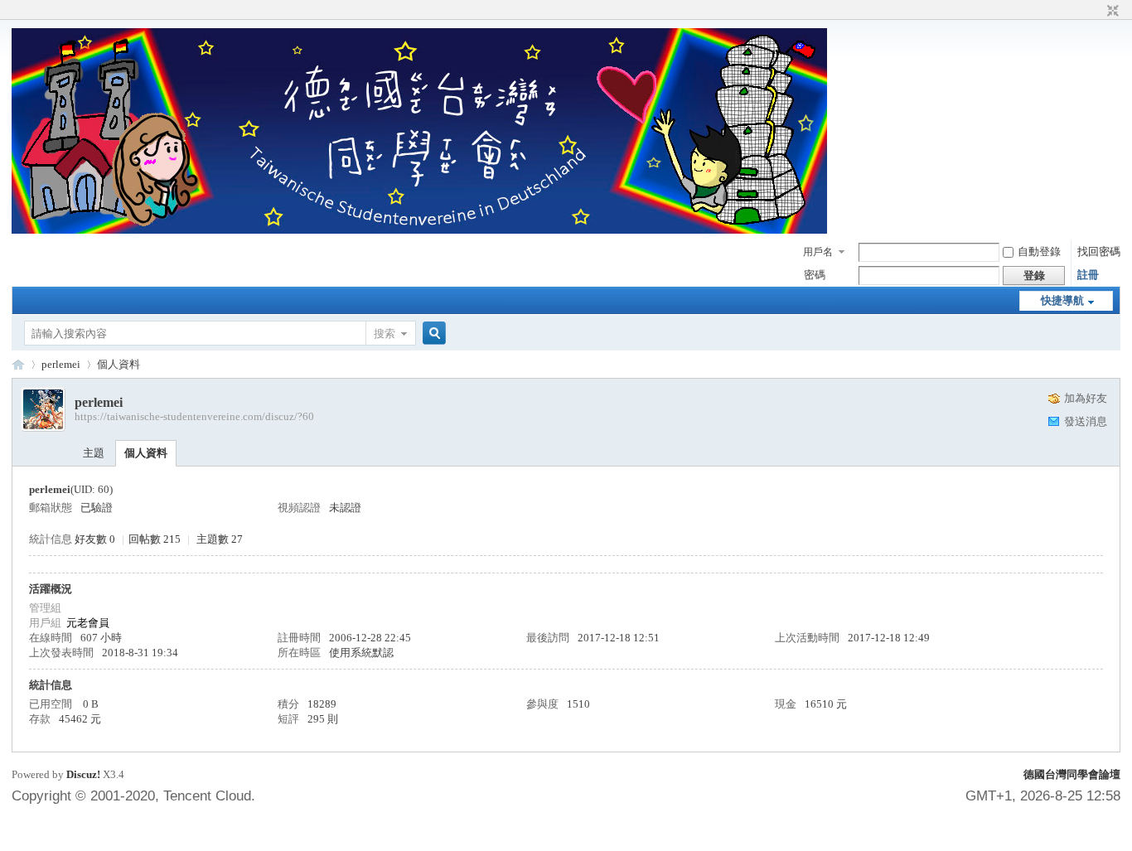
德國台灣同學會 (18, 364)
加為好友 (1085, 398)
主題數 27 (219, 539)
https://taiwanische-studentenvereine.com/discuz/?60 (194, 416)
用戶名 (818, 252)
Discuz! (83, 774)
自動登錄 (1039, 251)
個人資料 (145, 453)
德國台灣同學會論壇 (1071, 774)
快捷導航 (1062, 300)
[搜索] (431, 333)
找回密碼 (1098, 251)
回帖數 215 (154, 539)
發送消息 (1085, 421)
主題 (93, 453)
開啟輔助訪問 (1097, 11)
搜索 (384, 333)
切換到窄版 (1110, 11)
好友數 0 (95, 539)
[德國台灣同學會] (419, 230)
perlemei (60, 364)
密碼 (814, 274)
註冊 (1088, 274)
